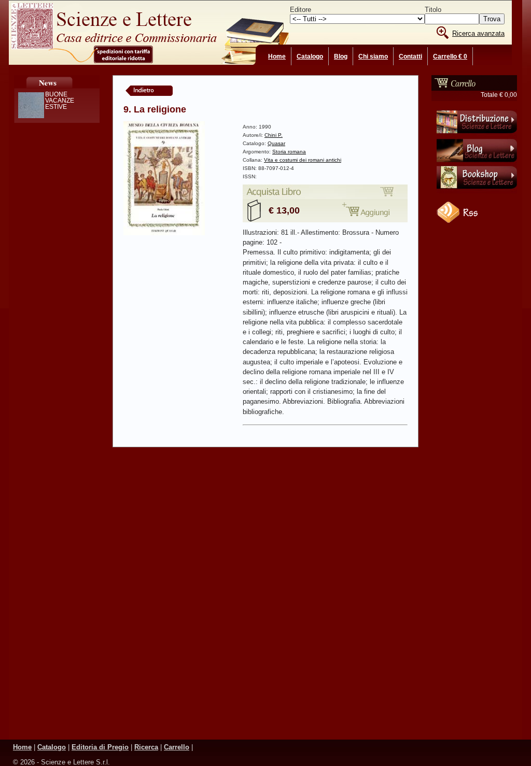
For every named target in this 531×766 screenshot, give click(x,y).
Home (277, 56)
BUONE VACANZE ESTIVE (59, 100)
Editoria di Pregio (100, 747)
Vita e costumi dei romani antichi (302, 160)
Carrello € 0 (450, 56)
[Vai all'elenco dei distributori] (477, 135)
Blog (340, 56)
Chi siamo (373, 56)
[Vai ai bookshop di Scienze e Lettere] (477, 191)
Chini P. (273, 135)
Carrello (176, 747)
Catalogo (310, 56)
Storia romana (289, 151)
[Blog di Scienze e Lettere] (477, 163)
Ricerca (146, 747)
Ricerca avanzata (478, 33)
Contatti (410, 56)
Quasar (276, 143)
